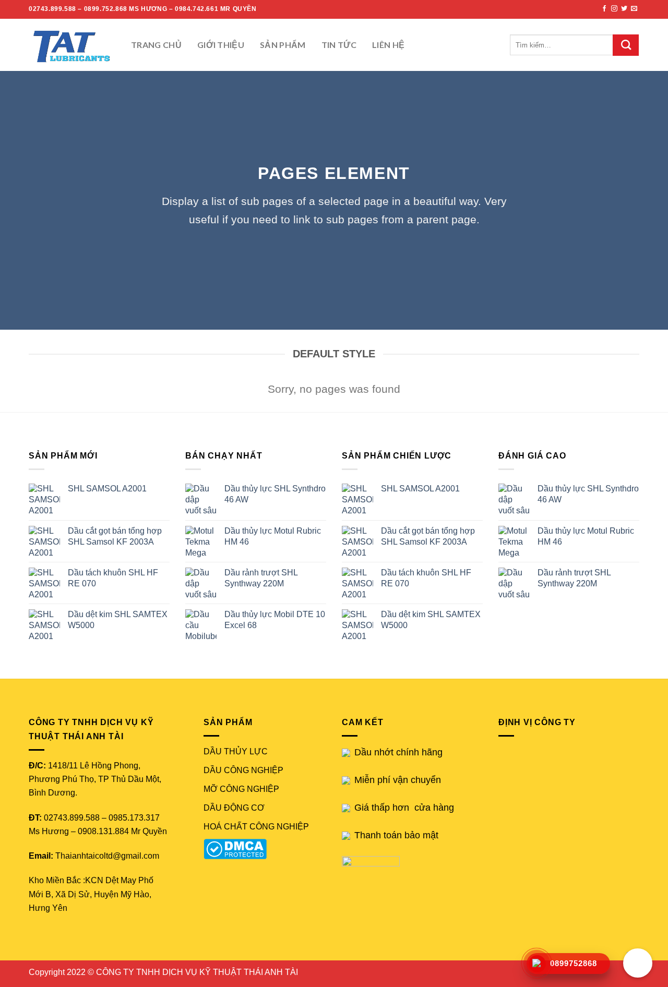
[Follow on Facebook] (604, 9)
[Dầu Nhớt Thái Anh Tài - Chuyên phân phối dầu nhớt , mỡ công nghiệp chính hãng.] (72, 45)
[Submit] (626, 45)
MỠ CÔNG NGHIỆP (241, 789)
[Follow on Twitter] (624, 9)
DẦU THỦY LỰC (236, 751)
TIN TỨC (338, 45)
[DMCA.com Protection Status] (237, 848)
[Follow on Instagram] (614, 9)
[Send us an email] (634, 9)
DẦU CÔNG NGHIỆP (243, 770)
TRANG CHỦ (156, 45)
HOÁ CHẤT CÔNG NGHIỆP (256, 826)
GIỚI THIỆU (220, 45)
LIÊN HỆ (388, 45)
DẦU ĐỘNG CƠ (234, 807)
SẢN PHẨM (283, 45)
